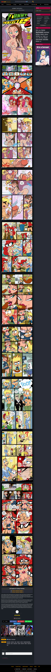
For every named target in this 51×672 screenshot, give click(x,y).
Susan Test (29, 643)
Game (41, 36)
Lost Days (21, 635)
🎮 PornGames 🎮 (43, 25)
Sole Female (39, 39)
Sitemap (31, 666)
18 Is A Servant (43, 65)
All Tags (15, 4)
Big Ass (43, 30)
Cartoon (42, 34)
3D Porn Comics (46, 18)
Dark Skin (46, 34)
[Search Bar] (33, 2)
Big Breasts (39, 32)
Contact (12, 666)
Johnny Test (15, 643)
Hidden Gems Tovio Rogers (13, 635)
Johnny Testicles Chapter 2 (17, 592)
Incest (12, 643)
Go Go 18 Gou (4, 635)
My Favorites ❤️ (34, 4)
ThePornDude (46, 4)
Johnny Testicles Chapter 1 (17, 590)
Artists (20, 4)
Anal (37, 30)
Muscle (42, 37)
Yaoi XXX (38, 21)
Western (37, 41)
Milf (39, 37)
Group (44, 36)
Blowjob (38, 34)
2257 (39, 666)
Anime (40, 30)
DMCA (35, 666)
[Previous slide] (2, 631)
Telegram (9, 639)
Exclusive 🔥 (8, 4)
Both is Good (29, 635)
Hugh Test (8, 643)
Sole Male (45, 39)
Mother (26, 643)
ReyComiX (11, 10)
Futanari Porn (39, 20)
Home (2, 4)
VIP (40, 4)
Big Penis (46, 32)
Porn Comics (16, 10)
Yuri (7, 645)
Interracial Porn (39, 18)
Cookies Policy (18, 666)
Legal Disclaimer (25, 666)
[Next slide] (32, 631)
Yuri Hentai (46, 20)
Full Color (38, 23)
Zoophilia (45, 21)
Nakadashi (45, 37)
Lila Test (19, 643)
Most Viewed (26, 4)
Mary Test (22, 643)
